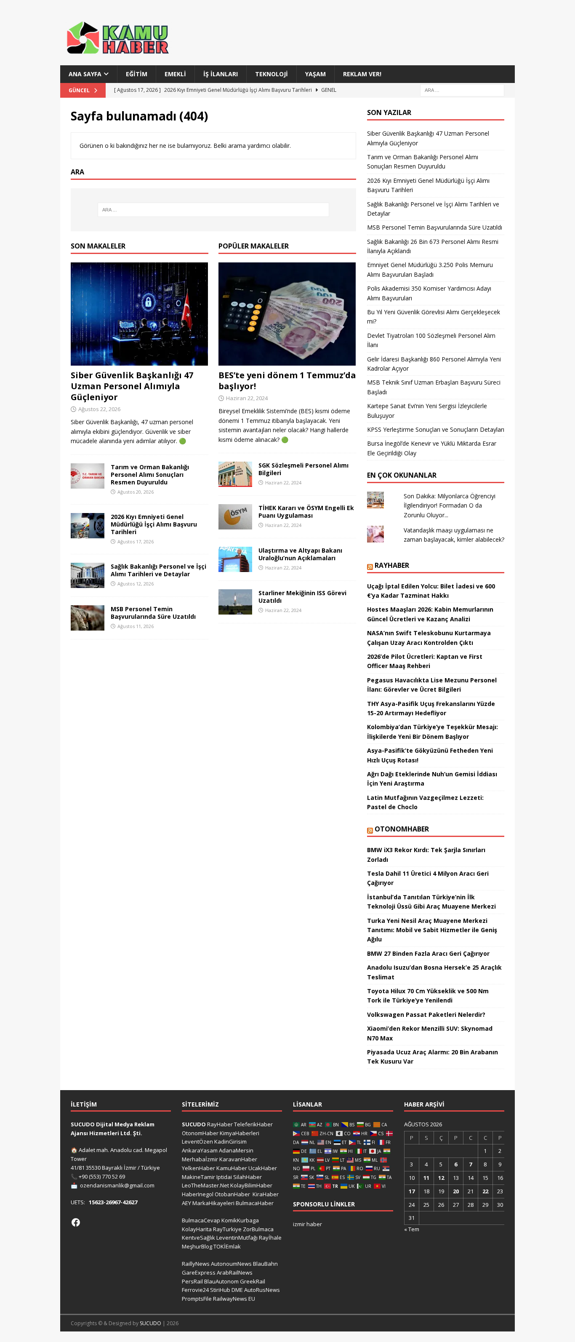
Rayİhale (270, 1237)
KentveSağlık (198, 1237)
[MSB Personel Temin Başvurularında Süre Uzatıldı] (87, 618)
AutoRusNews (262, 1290)
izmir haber (307, 1224)
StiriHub (220, 1290)
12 (441, 1178)
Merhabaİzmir (200, 1159)
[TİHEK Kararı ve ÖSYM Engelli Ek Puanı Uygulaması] (235, 516)
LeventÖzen (197, 1141)
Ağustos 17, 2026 (135, 541)
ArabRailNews (235, 1272)
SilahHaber (247, 1177)
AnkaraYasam (200, 1150)
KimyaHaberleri (239, 1133)
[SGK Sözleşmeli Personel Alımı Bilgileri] (235, 474)
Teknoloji (271, 74)
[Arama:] (462, 90)
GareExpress (199, 1272)
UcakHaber (262, 1168)
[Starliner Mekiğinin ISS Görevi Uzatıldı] (235, 602)
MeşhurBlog (197, 1246)
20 (456, 1191)
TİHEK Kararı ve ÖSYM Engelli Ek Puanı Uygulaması (306, 511)
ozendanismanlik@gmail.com (117, 1185)
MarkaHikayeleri (213, 1203)
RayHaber (392, 565)
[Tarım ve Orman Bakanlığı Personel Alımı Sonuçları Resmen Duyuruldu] (87, 476)
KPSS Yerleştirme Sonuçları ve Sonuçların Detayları (435, 429)
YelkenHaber (198, 1168)
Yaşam (315, 74)
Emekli (175, 74)
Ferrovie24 (195, 1290)
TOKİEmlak (227, 1246)
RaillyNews (196, 1263)
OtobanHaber (232, 1194)
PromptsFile (197, 1298)
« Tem (411, 1229)
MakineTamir (198, 1177)
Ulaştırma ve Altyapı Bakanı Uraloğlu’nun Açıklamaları (300, 554)
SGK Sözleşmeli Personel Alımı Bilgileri (303, 469)
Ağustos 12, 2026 (135, 583)
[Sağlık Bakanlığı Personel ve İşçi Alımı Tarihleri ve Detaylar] (87, 575)
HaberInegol (197, 1194)
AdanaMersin (236, 1150)
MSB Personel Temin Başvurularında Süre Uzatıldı (153, 612)
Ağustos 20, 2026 (135, 492)
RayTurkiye (227, 1229)
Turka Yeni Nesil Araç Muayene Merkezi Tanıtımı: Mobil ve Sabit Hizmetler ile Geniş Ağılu (432, 930)
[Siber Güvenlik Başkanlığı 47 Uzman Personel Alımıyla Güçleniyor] (139, 314)
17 (412, 1191)
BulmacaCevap (201, 1220)
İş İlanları (220, 74)
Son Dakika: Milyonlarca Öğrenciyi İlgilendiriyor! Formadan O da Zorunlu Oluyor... (449, 505)
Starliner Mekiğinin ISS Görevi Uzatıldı (302, 596)
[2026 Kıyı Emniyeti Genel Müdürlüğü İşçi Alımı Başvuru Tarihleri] (87, 525)
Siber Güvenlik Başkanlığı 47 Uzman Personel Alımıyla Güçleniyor (132, 386)
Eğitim (136, 74)
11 (426, 1178)
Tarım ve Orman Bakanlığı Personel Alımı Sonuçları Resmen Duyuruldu (150, 474)
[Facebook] (76, 1222)
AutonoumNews (231, 1263)
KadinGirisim (230, 1141)
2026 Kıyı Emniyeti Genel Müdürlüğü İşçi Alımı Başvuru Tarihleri (154, 524)
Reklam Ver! (362, 74)
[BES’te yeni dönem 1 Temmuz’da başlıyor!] (287, 314)
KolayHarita (197, 1229)
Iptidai (224, 1177)
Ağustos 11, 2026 (135, 626)
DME (237, 1290)
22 (485, 1191)
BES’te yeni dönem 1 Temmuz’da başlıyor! (287, 380)
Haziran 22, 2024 (247, 398)
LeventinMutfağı (237, 1237)
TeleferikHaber (253, 1124)
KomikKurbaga (240, 1220)
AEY (186, 1203)
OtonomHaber (402, 829)
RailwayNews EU (234, 1298)
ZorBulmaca (258, 1229)
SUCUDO (194, 1124)
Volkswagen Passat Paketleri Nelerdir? (426, 1015)
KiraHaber (266, 1194)
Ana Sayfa (85, 74)
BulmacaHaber (255, 1203)
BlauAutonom (221, 1281)
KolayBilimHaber (251, 1185)
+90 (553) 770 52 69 (102, 1176)
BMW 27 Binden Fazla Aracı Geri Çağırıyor (428, 953)
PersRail (192, 1281)
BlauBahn (265, 1263)
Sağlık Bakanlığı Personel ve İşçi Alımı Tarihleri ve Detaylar (158, 570)
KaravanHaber (238, 1159)
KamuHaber (231, 1168)
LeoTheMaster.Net (205, 1185)
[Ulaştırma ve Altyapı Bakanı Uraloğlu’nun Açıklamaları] (235, 559)
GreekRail (252, 1281)
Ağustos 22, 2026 (99, 409)
